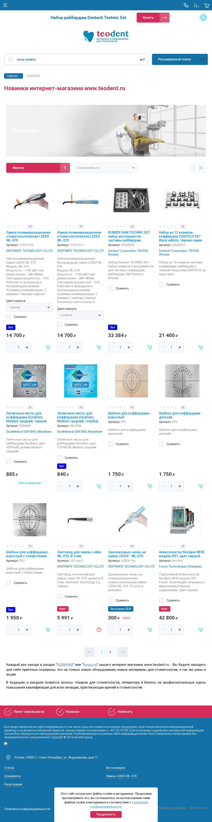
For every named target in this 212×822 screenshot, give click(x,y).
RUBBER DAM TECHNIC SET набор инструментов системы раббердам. (129, 236)
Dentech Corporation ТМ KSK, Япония (128, 252)
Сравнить (20, 317)
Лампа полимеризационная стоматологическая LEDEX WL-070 (28, 236)
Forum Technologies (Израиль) (180, 566)
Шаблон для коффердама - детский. (180, 415)
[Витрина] (201, 168)
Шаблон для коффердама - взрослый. (129, 415)
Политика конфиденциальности (27, 809)
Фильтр (18, 168)
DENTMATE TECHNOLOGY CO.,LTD (29, 251)
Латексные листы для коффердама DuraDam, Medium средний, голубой (77, 417)
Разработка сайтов (171, 808)
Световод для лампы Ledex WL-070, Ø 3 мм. (79, 554)
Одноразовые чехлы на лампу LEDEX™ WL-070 (127, 554)
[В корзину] (48, 347)
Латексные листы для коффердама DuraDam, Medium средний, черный (26, 417)
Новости (90, 664)
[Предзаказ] (99, 630)
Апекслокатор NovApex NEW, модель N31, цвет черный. (182, 554)
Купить (148, 17)
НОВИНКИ (65, 664)
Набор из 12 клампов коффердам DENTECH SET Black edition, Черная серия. (181, 236)
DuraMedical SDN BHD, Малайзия (28, 431)
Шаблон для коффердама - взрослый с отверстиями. (27, 554)
